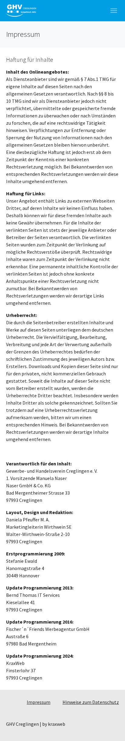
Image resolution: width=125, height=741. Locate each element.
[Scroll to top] (111, 727)
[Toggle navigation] (114, 10)
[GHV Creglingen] (21, 10)
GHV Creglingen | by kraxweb (35, 724)
